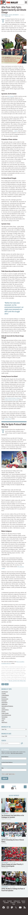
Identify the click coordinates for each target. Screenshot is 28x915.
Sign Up (5, 778)
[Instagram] (8, 907)
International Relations (7, 706)
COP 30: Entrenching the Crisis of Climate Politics (12, 841)
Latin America (5, 709)
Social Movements (14, 14)
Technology (4, 717)
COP (3, 684)
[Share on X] (16, 788)
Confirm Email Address (7, 762)
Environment (4, 14)
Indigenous (4, 704)
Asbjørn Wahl (7, 16)
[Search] (22, 743)
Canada (4, 693)
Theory (3, 718)
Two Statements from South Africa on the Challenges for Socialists (12, 816)
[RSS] (25, 907)
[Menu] (26, 2)
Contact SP (12, 902)
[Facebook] (3, 907)
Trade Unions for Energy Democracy (13, 398)
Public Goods (5, 713)
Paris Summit (11, 96)
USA (3, 720)
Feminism (4, 700)
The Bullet (9, 901)
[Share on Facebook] (12, 788)
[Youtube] (20, 907)
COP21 (6, 684)
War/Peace (4, 722)
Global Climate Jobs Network (11, 399)
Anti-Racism (5, 691)
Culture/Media (5, 695)
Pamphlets (6, 902)
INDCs (16, 131)
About (4, 901)
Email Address (4, 756)
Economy (4, 697)
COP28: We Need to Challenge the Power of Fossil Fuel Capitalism (13, 890)
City (4, 768)
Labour (3, 708)
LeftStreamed (17, 901)
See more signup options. (17, 753)
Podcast (23, 901)
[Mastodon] (12, 907)
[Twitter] (16, 907)
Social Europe (8, 418)
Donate (18, 902)
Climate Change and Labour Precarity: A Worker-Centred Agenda (12, 865)
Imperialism (4, 702)
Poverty (3, 711)
